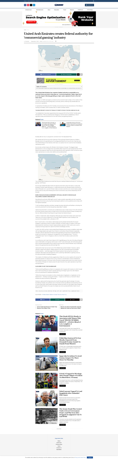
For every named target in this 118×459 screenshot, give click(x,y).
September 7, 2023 (35, 41)
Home (25, 29)
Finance (72, 9)
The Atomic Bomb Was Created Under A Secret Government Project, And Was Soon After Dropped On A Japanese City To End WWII (70, 412)
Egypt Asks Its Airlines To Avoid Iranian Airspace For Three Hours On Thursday (70, 358)
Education (56, 9)
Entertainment (39, 9)
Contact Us (38, 0)
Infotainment (28, 9)
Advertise (90, 5)
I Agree (90, 457)
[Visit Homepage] (59, 5)
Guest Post (58, 442)
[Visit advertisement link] (59, 18)
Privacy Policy (59, 444)
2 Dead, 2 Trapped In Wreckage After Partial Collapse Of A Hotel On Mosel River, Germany (70, 375)
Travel (64, 9)
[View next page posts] (60, 133)
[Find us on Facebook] (25, 5)
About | (25, 0)
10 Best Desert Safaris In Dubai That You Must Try (54, 294)
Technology (90, 9)
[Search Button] (93, 1)
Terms (59, 446)
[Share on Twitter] (78, 74)
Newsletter (58, 449)
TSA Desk (27, 41)
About (59, 440)
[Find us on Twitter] (31, 5)
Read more (63, 334)
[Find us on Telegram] (34, 5)
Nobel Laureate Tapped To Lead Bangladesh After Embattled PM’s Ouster (70, 393)
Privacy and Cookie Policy (80, 457)
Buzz (49, 9)
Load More (59, 428)
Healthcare (80, 9)
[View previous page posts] (58, 133)
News (28, 29)
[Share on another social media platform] (81, 74)
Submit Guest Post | (31, 0)
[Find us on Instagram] (28, 5)
